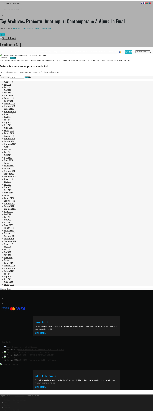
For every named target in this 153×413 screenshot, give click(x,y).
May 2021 (7, 252)
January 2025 (9, 133)
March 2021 (8, 257)
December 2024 (9, 136)
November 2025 (9, 106)
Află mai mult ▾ (40, 333)
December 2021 (9, 233)
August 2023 (8, 179)
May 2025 (7, 122)
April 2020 (8, 279)
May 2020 (7, 276)
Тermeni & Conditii (11, 402)
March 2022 (8, 225)
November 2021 (9, 236)
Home (35, 51)
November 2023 (9, 171)
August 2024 (8, 146)
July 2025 (7, 117)
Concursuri (63, 51)
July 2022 (7, 214)
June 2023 (7, 184)
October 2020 (9, 271)
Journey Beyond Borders (79, 51)
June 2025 (7, 119)
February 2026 (9, 98)
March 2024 (8, 160)
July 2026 (7, 84)
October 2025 (9, 108)
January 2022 (9, 230)
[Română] (120, 52)
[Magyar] (147, 3)
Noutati (13, 58)
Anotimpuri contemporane (16, 60)
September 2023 (10, 176)
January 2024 (9, 165)
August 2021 (8, 244)
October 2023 (9, 173)
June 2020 (7, 273)
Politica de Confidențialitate (15, 400)
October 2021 (9, 238)
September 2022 (10, 208)
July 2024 (7, 149)
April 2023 (8, 190)
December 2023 (9, 168)
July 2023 (7, 181)
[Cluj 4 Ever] (76, 38)
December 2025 (9, 103)
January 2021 (8, 263)
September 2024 (10, 144)
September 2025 (10, 111)
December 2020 (9, 265)
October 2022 (9, 206)
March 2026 (8, 95)
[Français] (144, 3)
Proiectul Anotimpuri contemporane (44, 60)
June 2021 (7, 249)
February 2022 (9, 227)
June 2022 (7, 217)
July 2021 (7, 246)
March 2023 (8, 192)
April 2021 (7, 254)
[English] (142, 3)
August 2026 (8, 81)
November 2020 (9, 268)
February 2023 (9, 195)
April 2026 (8, 92)
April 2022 (8, 222)
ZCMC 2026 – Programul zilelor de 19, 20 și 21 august (37, 360)
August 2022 (8, 211)
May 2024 (7, 154)
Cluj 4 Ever (19, 396)
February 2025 (9, 130)
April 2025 (8, 125)
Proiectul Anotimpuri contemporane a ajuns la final (83, 60)
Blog (55, 51)
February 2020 (9, 284)
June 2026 (7, 87)
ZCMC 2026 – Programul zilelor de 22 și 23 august (36, 354)
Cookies (7, 405)
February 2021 (9, 260)
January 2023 (9, 198)
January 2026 (9, 100)
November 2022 (9, 203)
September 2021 (10, 241)
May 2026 (7, 90)
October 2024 (9, 141)
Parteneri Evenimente (97, 51)
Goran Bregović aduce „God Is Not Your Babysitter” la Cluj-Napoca (41, 349)
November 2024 (9, 138)
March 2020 (8, 281)
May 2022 (7, 219)
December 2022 (9, 200)
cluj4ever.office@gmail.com (12, 3)
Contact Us (112, 51)
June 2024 (7, 152)
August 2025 (8, 114)
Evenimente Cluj (45, 51)
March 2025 (8, 127)
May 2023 (7, 187)
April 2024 (8, 157)
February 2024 (9, 163)
